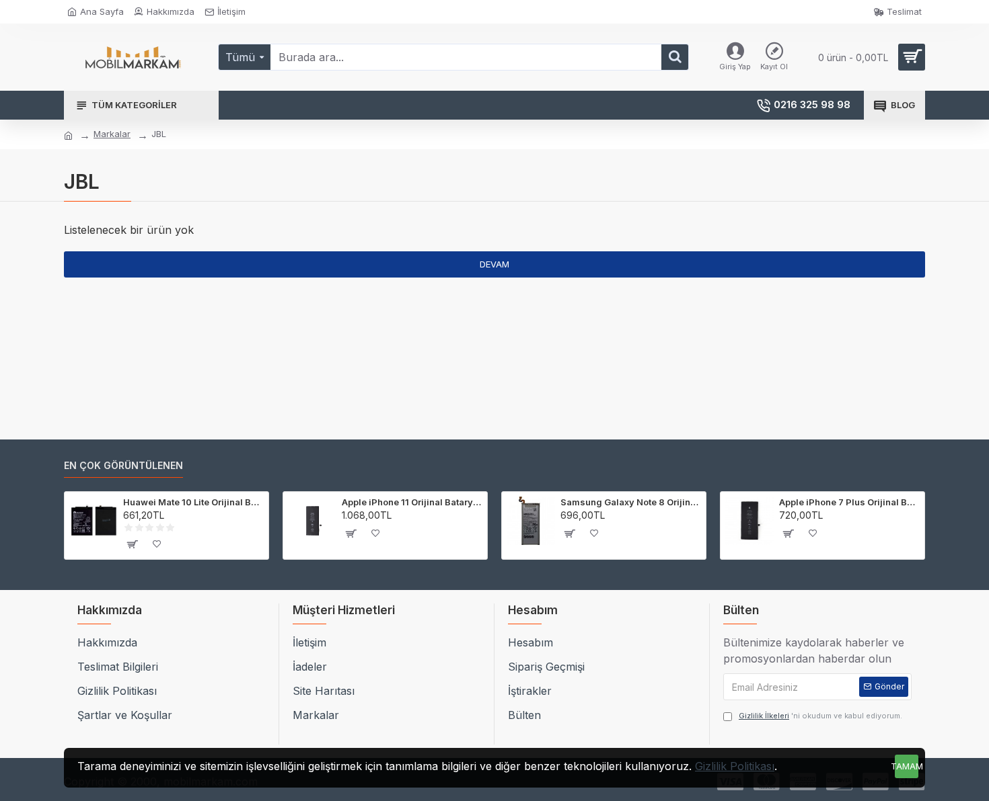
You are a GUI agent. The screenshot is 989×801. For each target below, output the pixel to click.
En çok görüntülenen (123, 465)
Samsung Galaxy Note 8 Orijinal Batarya (630, 502)
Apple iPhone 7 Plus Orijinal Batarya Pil (849, 502)
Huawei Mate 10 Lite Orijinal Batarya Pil (193, 502)
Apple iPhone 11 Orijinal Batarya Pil (412, 502)
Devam (494, 264)
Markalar (112, 133)
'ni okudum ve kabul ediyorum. (820, 715)
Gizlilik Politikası (734, 766)
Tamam (906, 766)
